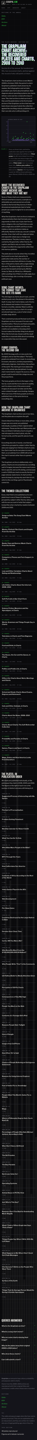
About (23, 8)
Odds (3, 8)
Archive (16, 8)
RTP (9, 8)
